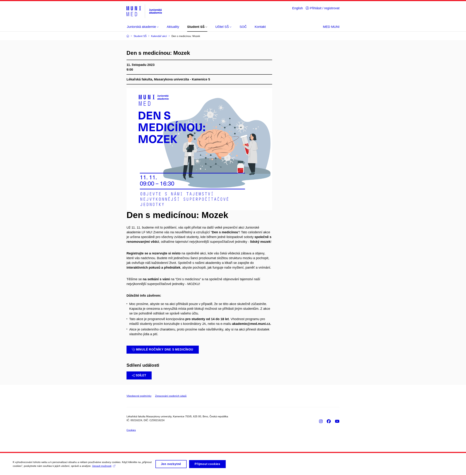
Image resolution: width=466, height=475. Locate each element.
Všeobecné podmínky (139, 395)
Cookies (131, 430)
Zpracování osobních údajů (171, 395)
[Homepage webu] (144, 11)
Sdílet (141, 375)
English (297, 8)
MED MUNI (331, 27)
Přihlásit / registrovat (324, 8)
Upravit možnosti (101, 465)
